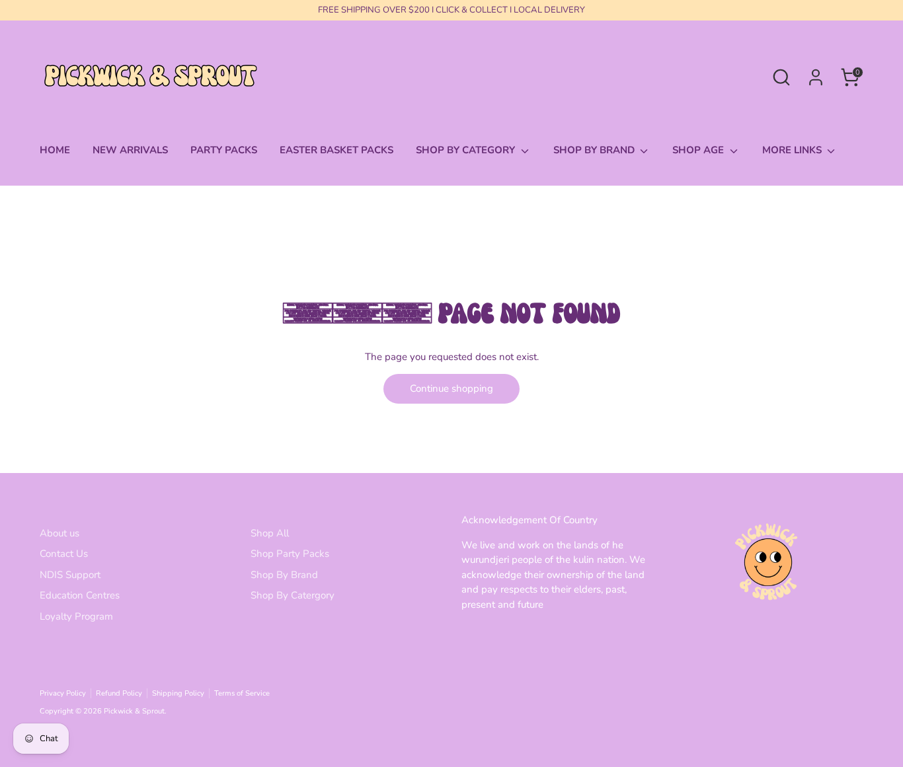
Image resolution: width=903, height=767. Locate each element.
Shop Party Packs (290, 553)
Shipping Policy (178, 693)
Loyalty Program (76, 616)
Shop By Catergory (292, 595)
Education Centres (80, 595)
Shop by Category (467, 150)
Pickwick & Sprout (134, 711)
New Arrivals (130, 150)
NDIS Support (70, 574)
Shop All (270, 533)
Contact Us (64, 553)
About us (59, 533)
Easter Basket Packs (336, 150)
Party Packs (223, 150)
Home (55, 150)
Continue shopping (451, 388)
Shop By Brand (284, 574)
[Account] (816, 77)
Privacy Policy (63, 693)
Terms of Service (242, 693)
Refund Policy (119, 693)
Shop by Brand (595, 150)
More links (793, 150)
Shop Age (699, 150)
